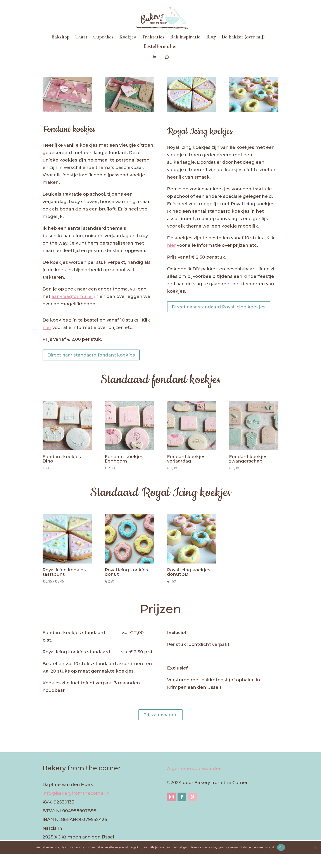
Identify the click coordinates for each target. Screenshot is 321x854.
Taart (81, 37)
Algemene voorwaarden (194, 768)
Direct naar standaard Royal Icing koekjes (219, 307)
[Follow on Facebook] (182, 797)
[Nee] (315, 847)
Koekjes (127, 37)
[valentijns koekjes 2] (67, 110)
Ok (281, 847)
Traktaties (153, 37)
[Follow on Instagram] (171, 797)
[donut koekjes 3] (253, 110)
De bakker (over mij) (243, 37)
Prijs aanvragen (160, 714)
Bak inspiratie (185, 37)
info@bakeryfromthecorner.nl (77, 793)
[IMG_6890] (129, 110)
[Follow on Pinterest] (192, 797)
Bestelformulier (160, 47)
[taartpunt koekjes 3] (191, 110)
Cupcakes (103, 37)
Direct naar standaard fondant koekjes (91, 355)
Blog (211, 37)
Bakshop (60, 37)
